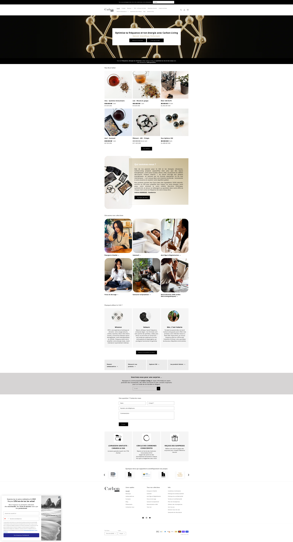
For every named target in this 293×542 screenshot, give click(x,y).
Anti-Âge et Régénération (154, 496)
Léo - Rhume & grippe (140, 101)
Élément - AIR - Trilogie (141, 138)
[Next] (188, 475)
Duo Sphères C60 (167, 138)
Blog (127, 501)
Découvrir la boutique (137, 40)
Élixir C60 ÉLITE (166, 101)
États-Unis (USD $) (110, 533)
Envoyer (123, 424)
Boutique (128, 493)
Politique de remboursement (176, 493)
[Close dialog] (59, 497)
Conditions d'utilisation (174, 491)
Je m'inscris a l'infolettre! (21, 535)
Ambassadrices (130, 496)
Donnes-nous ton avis (174, 509)
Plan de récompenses (174, 501)
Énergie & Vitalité (111, 255)
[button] (129, 8)
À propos (128, 499)
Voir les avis (171, 507)
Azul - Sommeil (110, 138)
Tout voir (149, 507)
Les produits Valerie (176, 364)
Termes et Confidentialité (175, 499)
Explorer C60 (153, 364)
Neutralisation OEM (152, 504)
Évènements (129, 504)
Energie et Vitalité (152, 491)
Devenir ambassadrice (111, 365)
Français (121, 533)
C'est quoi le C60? (155, 40)
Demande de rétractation (175, 512)
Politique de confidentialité (175, 496)
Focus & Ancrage (111, 294)
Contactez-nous (130, 507)
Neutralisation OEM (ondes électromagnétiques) (171, 295)
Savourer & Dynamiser (141, 294)
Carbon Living (186, 534)
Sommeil (136, 255)
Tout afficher (146, 148)
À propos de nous (142, 197)
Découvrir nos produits (132, 365)
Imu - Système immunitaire (115, 101)
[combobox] (6, 519)
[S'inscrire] (158, 388)
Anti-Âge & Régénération (170, 255)
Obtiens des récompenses (175, 504)
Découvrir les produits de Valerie (146, 352)
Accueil (128, 491)
